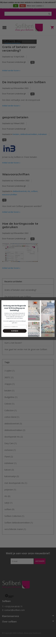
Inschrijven (14, 331)
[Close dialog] (53, 302)
